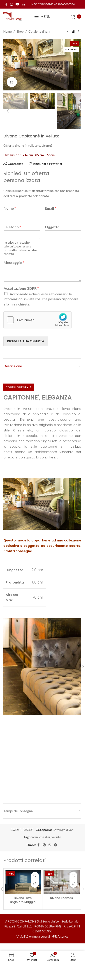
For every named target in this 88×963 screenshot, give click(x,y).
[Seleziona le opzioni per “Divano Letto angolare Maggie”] (35, 884)
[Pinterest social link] (44, 845)
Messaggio (14, 262)
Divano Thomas (61, 898)
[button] (7, 64)
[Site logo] (12, 16)
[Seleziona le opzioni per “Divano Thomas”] (73, 884)
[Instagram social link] (11, 4)
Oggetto (52, 227)
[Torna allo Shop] (73, 31)
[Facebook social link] (6, 4)
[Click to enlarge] (12, 82)
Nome (10, 208)
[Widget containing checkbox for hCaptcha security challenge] (37, 319)
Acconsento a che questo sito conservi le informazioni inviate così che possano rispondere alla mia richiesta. (41, 299)
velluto (56, 837)
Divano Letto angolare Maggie (23, 900)
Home (7, 31)
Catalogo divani (39, 31)
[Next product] (78, 31)
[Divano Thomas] (62, 882)
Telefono (12, 227)
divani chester (40, 837)
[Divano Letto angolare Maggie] (23, 882)
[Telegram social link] (55, 845)
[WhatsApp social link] (50, 845)
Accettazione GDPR (21, 288)
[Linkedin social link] (23, 4)
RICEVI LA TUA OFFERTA (25, 341)
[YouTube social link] (17, 4)
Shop (20, 31)
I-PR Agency (59, 936)
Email (50, 208)
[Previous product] (67, 31)
